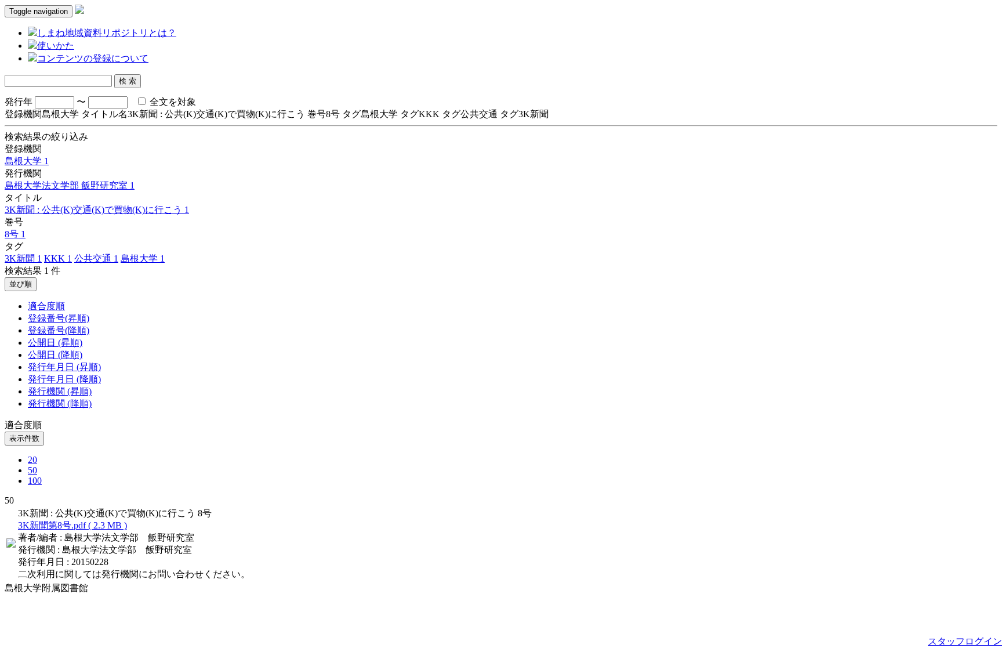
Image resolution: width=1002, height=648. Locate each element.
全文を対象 (171, 102)
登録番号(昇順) (58, 318)
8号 (15, 234)
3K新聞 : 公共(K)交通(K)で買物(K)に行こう (97, 210)
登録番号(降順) (58, 330)
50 (32, 470)
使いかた (55, 45)
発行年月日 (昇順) (64, 367)
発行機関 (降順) (60, 403)
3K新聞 (23, 258)
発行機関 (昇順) (60, 391)
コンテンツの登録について (92, 58)
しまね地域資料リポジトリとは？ (106, 33)
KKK (58, 258)
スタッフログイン (965, 641)
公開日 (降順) (55, 355)
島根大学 (27, 161)
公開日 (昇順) (55, 342)
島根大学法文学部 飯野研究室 (70, 185)
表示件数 (24, 438)
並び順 (20, 284)
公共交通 (96, 258)
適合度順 (46, 306)
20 (32, 460)
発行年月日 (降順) (64, 379)
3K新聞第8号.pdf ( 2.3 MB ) (72, 525)
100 (35, 481)
